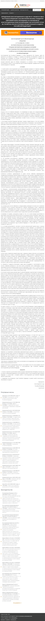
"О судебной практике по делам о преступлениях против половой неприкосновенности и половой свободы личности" (11, 509)
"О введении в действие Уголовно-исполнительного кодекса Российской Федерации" (11, 479)
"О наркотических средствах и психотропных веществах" (11, 467)
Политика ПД (13, 619)
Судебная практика (15, 9)
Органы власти (4, 13)
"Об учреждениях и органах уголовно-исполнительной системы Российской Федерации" (11, 397)
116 (36, 90)
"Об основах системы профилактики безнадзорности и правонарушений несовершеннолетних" (11, 450)
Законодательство (24, 9)
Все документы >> (17, 602)
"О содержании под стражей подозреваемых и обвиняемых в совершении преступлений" (11, 405)
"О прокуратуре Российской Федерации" (11, 444)
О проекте (11, 13)
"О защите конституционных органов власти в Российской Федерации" (11, 485)
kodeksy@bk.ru (14, 617)
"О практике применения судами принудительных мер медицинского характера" (11, 517)
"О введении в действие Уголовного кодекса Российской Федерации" (11, 472)
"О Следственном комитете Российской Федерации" (11, 412)
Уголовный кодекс (5, 9)
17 (42, 335)
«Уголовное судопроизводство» (25, 616)
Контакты (42, 1)
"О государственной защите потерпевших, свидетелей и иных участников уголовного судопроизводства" (11, 417)
